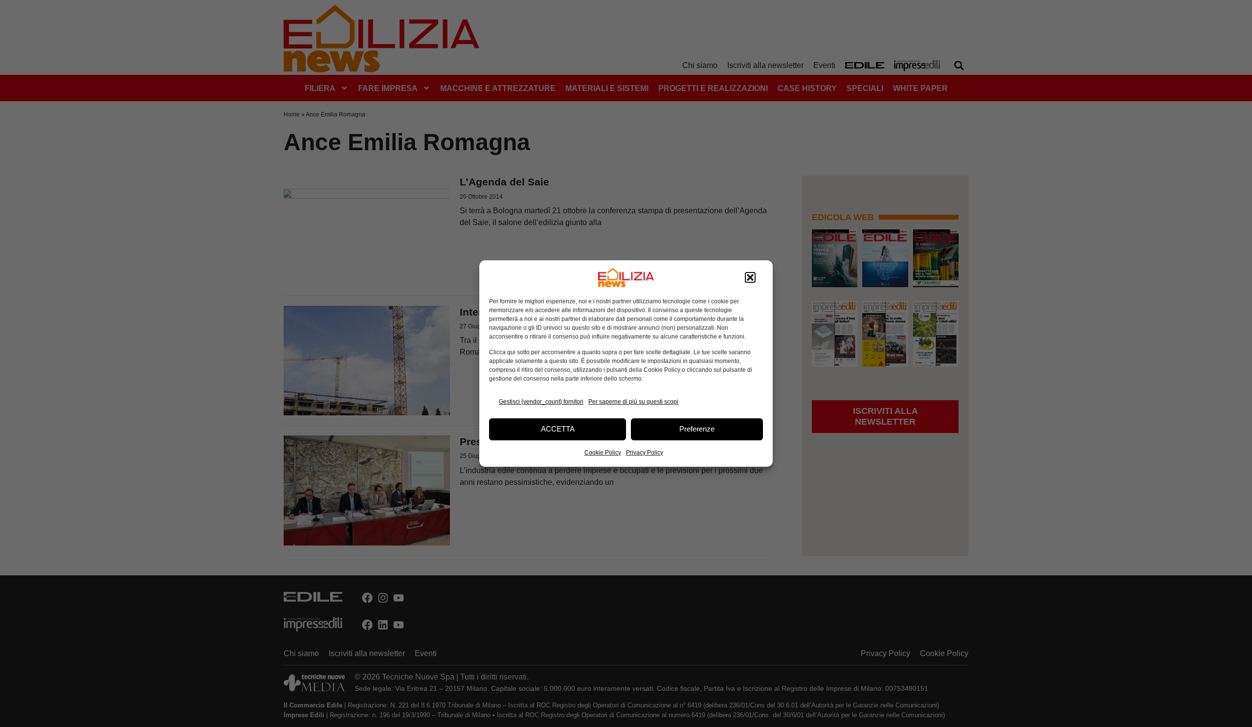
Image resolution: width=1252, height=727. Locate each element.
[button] (750, 277)
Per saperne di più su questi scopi (633, 401)
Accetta (558, 429)
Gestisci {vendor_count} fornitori (541, 401)
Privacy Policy (644, 452)
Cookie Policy (602, 452)
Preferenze (697, 429)
